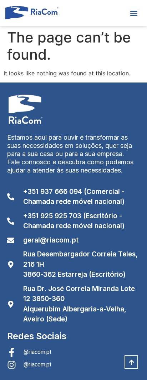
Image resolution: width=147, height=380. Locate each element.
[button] (134, 13)
